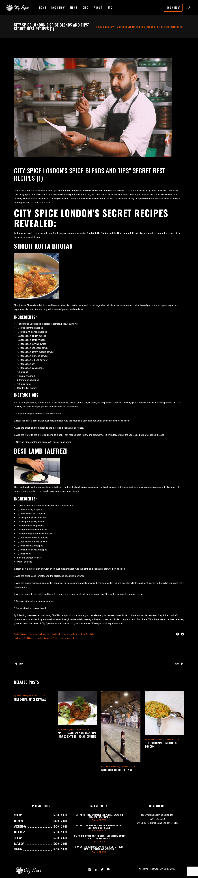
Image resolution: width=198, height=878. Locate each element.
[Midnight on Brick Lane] (120, 726)
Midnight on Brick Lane (116, 770)
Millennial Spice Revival (30, 699)
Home (98, 26)
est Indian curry (45, 638)
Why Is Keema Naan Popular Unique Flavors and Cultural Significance (99, 826)
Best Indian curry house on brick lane (30, 634)
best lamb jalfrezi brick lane (60, 634)
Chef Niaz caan (30, 638)
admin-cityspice (24, 696)
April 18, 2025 (83, 730)
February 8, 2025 (128, 767)
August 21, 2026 (99, 841)
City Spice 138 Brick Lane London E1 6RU (157, 823)
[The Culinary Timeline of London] (164, 713)
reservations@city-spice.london (157, 815)
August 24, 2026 (99, 820)
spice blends (72, 638)
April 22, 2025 (39, 696)
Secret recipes (59, 638)
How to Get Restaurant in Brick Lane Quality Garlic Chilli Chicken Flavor (99, 837)
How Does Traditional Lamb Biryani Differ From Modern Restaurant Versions (99, 848)
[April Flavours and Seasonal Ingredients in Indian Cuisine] (77, 708)
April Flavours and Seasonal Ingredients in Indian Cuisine (77, 734)
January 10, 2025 (171, 740)
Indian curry (108, 26)
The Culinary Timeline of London (161, 744)
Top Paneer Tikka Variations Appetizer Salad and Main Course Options (99, 816)
